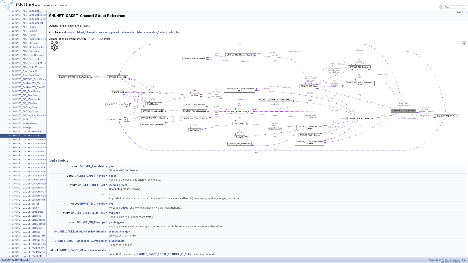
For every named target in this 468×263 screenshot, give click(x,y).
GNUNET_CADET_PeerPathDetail (29, 252)
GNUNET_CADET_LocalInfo (26, 232)
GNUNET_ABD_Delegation (25, 11)
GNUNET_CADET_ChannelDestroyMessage (34, 147)
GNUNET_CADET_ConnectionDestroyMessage (36, 196)
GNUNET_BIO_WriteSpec (25, 103)
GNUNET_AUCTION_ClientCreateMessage (34, 79)
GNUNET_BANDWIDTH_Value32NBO (31, 87)
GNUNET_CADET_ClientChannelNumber (33, 179)
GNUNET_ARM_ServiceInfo (26, 59)
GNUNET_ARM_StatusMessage (28, 67)
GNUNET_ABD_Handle (24, 27)
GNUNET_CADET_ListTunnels (27, 212)
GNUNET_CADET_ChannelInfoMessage (32, 155)
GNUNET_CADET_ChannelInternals (30, 159)
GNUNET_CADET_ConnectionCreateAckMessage (37, 187)
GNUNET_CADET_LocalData (27, 228)
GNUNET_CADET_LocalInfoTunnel (30, 244)
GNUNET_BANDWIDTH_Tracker (28, 83)
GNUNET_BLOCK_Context (25, 107)
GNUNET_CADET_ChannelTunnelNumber (33, 175)
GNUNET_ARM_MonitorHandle (28, 47)
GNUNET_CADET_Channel (26, 135)
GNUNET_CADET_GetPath (25, 204)
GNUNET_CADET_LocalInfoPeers (29, 240)
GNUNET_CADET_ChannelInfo (28, 151)
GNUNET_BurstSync (22, 127)
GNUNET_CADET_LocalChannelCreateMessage (36, 220)
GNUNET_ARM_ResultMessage (28, 55)
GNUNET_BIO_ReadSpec (25, 95)
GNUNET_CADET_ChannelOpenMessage (33, 171)
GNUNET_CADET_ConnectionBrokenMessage (35, 183)
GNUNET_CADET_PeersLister (27, 256)
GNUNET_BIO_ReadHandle (26, 91)
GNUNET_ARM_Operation (25, 51)
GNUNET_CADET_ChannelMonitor (30, 163)
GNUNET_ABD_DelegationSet (27, 23)
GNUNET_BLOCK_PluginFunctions (30, 115)
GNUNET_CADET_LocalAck (26, 216)
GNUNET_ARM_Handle (24, 35)
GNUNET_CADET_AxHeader (26, 131)
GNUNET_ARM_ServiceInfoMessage (30, 63)
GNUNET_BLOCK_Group (25, 111)
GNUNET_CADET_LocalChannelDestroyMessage (37, 224)
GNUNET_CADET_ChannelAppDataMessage (35, 139)
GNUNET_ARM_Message (25, 43)
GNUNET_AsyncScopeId (24, 71)
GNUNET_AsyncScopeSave (26, 75)
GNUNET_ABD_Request (24, 31)
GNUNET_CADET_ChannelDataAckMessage (35, 143)
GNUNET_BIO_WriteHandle (26, 99)
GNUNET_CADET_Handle (25, 208)
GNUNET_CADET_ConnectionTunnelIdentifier (35, 200)
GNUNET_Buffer (20, 119)
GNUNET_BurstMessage (24, 123)
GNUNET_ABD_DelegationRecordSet (31, 19)
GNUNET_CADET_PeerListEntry (28, 248)
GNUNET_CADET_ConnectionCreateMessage (35, 191)
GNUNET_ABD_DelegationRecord (29, 15)
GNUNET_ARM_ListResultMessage (30, 39)
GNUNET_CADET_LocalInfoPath (28, 236)
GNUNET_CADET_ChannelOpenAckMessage (35, 167)
